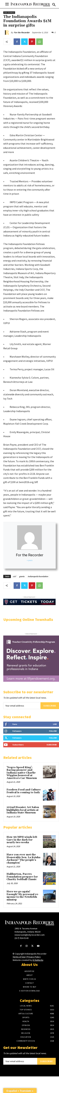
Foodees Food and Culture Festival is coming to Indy (24, 791)
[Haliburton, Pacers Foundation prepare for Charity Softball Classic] (49, 878)
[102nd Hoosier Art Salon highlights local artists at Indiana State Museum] (49, 811)
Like (55, 724)
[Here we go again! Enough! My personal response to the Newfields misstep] (49, 896)
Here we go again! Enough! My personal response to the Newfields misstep (23, 895)
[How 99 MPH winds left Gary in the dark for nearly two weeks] (49, 841)
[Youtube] (38, 946)
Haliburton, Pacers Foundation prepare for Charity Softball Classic (22, 876)
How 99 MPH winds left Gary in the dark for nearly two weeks (22, 840)
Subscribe (49, 705)
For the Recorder (22, 32)
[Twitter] (24, 41)
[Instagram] (27, 946)
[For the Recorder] (7, 32)
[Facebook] (17, 41)
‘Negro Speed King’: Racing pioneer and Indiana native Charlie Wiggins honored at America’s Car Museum (22, 773)
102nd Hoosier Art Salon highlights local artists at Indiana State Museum (23, 810)
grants (21, 576)
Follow (53, 731)
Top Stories (9, 13)
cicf (14, 576)
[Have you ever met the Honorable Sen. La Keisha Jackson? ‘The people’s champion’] (49, 859)
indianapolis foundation (38, 576)
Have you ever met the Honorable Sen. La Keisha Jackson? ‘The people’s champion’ (23, 858)
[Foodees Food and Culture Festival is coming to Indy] (49, 794)
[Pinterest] (32, 41)
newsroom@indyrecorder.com (30, 934)
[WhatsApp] (39, 41)
